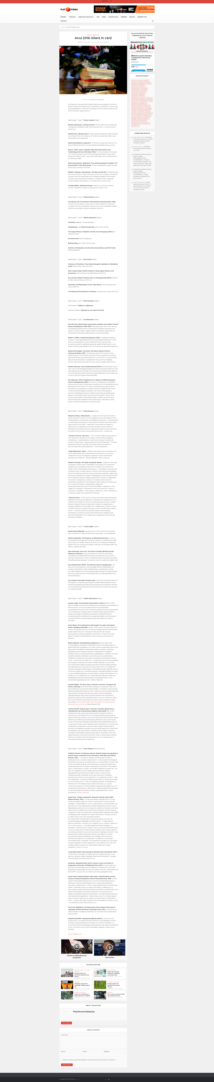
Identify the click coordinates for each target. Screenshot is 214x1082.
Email (85, 1051)
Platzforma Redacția (103, 42)
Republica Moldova (144, 111)
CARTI (89, 35)
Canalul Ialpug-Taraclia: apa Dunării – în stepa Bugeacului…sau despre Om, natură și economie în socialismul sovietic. (142, 186)
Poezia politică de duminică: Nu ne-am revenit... (113, 985)
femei (142, 96)
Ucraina (135, 123)
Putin (142, 108)
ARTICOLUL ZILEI (78, 970)
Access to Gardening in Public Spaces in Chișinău (82, 994)
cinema (142, 86)
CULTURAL (87, 970)
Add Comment (89, 42)
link (91, 266)
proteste (135, 108)
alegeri (147, 81)
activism (135, 81)
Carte (149, 83)
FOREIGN (76, 992)
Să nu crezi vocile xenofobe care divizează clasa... (116, 994)
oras (151, 101)
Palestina (64, 21)
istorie (142, 98)
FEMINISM (124, 17)
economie (136, 91)
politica (141, 106)
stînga (134, 118)
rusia (134, 116)
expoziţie (142, 93)
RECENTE (95, 35)
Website (106, 1051)
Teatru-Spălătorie (144, 118)
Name (63, 1051)
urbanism (147, 123)
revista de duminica (138, 113)
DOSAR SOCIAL (113, 17)
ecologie (144, 88)
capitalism (142, 83)
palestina (135, 103)
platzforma (77, 934)
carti (70, 934)
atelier (134, 83)
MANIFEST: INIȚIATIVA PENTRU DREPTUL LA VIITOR (142, 148)
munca (135, 101)
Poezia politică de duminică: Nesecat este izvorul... (81, 975)
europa (135, 93)
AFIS (98, 17)
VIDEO (104, 17)
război (140, 116)
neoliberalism (143, 101)
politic (134, 106)
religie (134, 111)
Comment (64, 1035)
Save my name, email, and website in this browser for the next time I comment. (89, 1060)
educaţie (143, 91)
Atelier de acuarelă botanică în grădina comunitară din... (113, 973)
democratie (136, 88)
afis (141, 81)
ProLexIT (78, 1079)
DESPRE (63, 17)
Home (63, 27)
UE (140, 123)
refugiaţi (148, 108)
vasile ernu (136, 126)
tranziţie (144, 121)
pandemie (144, 103)
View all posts (66, 1023)
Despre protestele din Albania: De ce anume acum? (141, 176)
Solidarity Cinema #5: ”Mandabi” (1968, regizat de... (82, 985)
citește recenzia (83, 792)
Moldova (149, 98)
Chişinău (135, 86)
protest (148, 106)
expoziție (135, 96)
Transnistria (136, 121)
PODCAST (72, 17)
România (149, 113)
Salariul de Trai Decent (85, 17)
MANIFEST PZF (142, 17)
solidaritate (147, 116)
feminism (135, 98)
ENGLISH (132, 17)
